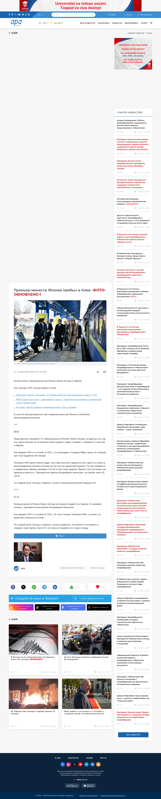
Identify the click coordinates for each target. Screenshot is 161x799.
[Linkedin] (26, 15)
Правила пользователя (88, 795)
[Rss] (29, 15)
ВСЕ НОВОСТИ (87, 23)
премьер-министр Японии (72, 568)
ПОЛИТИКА (103, 23)
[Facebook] (9, 14)
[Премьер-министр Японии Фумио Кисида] (28, 552)
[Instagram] (12, 14)
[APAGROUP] (80, 779)
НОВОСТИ (117, 23)
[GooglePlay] (72, 786)
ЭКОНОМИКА (131, 23)
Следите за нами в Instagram (23, 607)
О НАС (58, 758)
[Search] (92, 15)
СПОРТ (144, 23)
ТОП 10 (103, 758)
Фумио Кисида (97, 568)
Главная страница (136, 33)
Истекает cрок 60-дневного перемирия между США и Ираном (46, 407)
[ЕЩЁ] (150, 23)
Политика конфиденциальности (113, 795)
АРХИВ (89, 758)
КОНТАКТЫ (73, 758)
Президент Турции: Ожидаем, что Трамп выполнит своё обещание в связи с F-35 (56, 395)
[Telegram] (23, 15)
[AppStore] (89, 786)
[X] (16, 15)
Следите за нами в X (100, 607)
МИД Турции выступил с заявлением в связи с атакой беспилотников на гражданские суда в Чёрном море (58, 401)
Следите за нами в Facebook (74, 607)
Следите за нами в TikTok (49, 607)
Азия (149, 33)
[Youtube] (19, 15)
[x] (74, 764)
